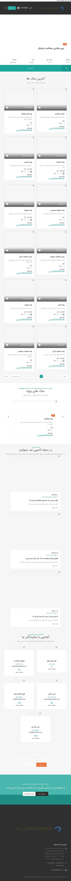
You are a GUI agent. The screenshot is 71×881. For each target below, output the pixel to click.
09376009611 (19, 697)
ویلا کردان (61, 305)
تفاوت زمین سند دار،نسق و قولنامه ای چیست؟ (43, 500)
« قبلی (64, 376)
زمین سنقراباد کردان (25, 256)
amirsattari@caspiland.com (52, 699)
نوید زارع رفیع (51, 661)
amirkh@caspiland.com (35, 732)
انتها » (6, 376)
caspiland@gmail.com (57, 870)
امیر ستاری (51, 694)
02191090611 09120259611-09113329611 (56, 864)
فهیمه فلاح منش (19, 694)
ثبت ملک (11, 8)
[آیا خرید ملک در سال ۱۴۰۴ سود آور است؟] (35, 607)
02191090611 (24, 8)
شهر (33, 60)
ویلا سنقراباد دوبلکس (25, 351)
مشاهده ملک (51, 106)
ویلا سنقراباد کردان (58, 351)
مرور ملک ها (29, 765)
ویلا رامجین (28, 162)
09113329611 (35, 730)
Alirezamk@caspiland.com (19, 666)
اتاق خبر (54, 497)
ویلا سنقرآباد (60, 162)
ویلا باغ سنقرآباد (26, 114)
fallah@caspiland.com (19, 699)
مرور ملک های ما (29, 794)
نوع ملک (14, 60)
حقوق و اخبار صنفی (46, 497)
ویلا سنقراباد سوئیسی (57, 210)
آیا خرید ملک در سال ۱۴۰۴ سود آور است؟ (45, 616)
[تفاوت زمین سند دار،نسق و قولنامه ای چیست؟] (35, 491)
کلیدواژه (68, 60)
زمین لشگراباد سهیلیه (57, 256)
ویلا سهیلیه (28, 305)
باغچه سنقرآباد (60, 114)
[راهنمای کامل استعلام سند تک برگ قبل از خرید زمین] (35, 549)
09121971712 (19, 664)
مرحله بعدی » (15, 376)
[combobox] (27, 63)
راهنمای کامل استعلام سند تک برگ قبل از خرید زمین (42, 558)
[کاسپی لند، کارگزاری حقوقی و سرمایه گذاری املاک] (49, 12)
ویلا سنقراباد (28, 210)
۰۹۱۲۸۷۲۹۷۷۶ (51, 664)
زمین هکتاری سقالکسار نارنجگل (51, 48)
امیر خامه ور (35, 727)
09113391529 (52, 697)
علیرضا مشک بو (19, 661)
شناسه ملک (49, 60)
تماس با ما (42, 794)
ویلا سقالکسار (48, 419)
